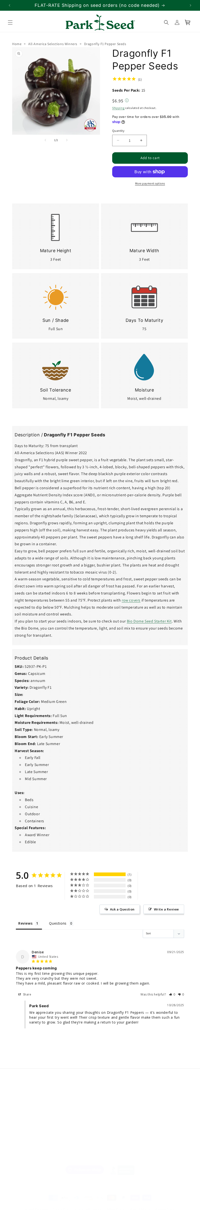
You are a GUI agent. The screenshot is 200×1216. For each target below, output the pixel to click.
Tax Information (69, 1126)
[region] (100, 5)
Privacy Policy (62, 1209)
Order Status (112, 1097)
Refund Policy (115, 1209)
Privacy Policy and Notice (71, 1115)
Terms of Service (139, 1209)
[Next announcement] (190, 5)
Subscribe (165, 1120)
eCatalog (109, 1114)
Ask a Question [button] (122, 909)
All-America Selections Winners (52, 44)
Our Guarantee (24, 1123)
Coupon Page (112, 1132)
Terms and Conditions (74, 1135)
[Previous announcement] (9, 5)
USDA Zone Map (114, 1106)
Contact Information (88, 1209)
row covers (131, 600)
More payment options (150, 183)
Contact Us (21, 1106)
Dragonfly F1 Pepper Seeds (105, 44)
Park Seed (41, 1209)
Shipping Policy (164, 1209)
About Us (19, 1097)
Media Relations (24, 1114)
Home (16, 44)
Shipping (118, 108)
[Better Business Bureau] (121, 1170)
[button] (10, 22)
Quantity (118, 131)
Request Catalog (115, 1123)
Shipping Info (22, 1132)
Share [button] (26, 994)
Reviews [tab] (25, 923)
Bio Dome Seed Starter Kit (149, 621)
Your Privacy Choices (72, 1155)
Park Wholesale (24, 1140)
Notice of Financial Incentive (71, 1100)
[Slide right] (66, 140)
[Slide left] (45, 140)
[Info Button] (127, 100)
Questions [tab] (57, 923)
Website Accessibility (73, 1143)
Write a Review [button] (166, 909)
